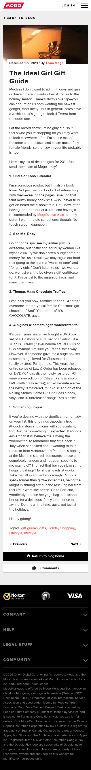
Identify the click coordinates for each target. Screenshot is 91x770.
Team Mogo (55, 63)
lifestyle (30, 533)
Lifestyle (15, 533)
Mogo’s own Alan (50, 215)
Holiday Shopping (61, 528)
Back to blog (21, 18)
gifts (42, 528)
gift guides (29, 528)
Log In (68, 5)
